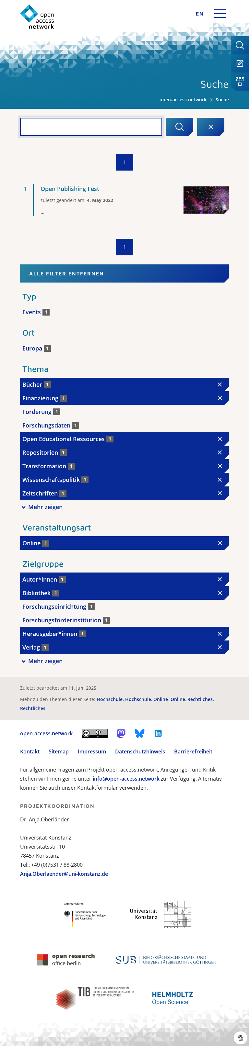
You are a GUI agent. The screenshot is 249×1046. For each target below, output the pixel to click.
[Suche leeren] (210, 127)
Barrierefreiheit (193, 751)
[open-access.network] (37, 17)
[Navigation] (220, 14)
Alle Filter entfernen (66, 273)
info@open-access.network (126, 778)
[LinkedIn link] (158, 733)
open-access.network (183, 99)
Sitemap (59, 751)
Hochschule (110, 699)
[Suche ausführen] (179, 127)
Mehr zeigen (45, 507)
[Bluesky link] (139, 733)
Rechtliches (200, 699)
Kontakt (30, 751)
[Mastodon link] (121, 733)
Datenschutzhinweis (140, 751)
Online (161, 699)
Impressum (92, 751)
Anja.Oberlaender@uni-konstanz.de (64, 873)
